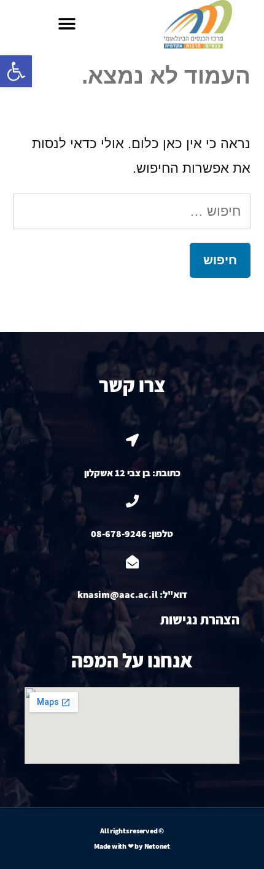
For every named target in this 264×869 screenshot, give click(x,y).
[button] (66, 24)
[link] (16, 71)
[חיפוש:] (132, 211)
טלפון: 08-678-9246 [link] (132, 533)
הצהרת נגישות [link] (199, 619)
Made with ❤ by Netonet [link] (132, 846)
